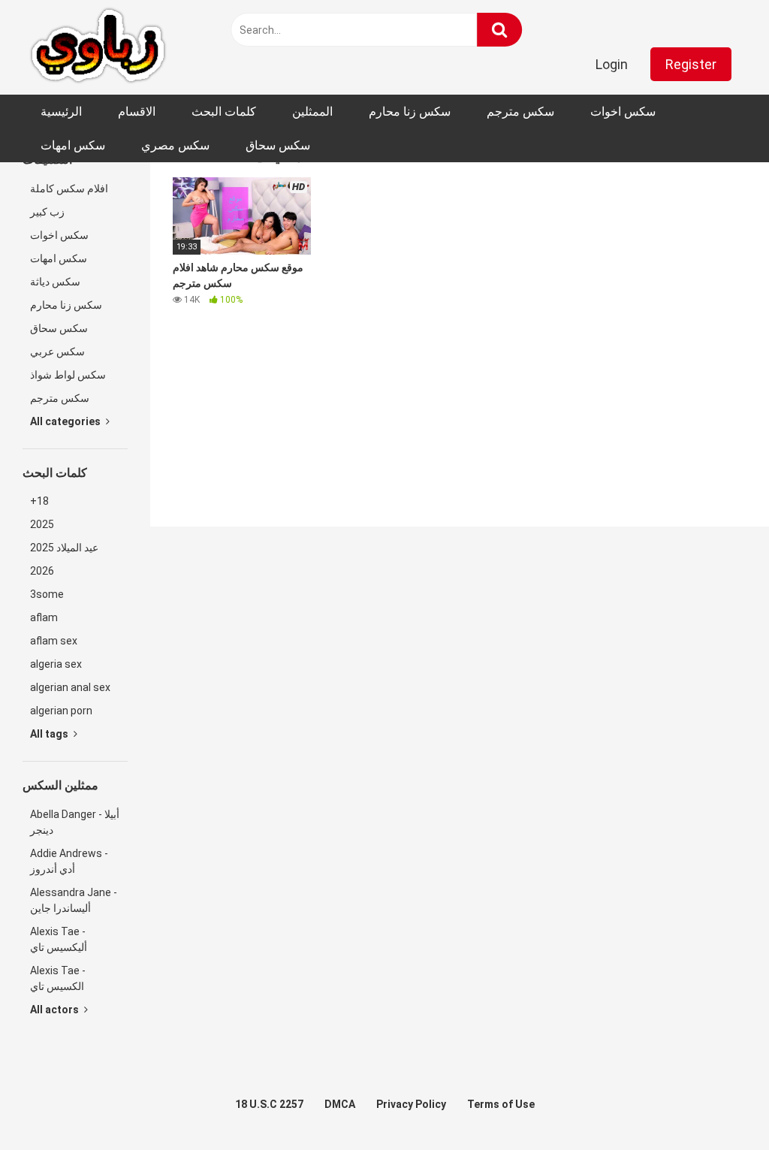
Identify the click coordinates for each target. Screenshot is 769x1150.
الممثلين (312, 111)
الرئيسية (61, 111)
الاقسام (136, 111)
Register (690, 64)
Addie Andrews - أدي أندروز (69, 861)
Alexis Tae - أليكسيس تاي (58, 939)
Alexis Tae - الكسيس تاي (58, 978)
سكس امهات (73, 145)
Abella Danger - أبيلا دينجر (74, 822)
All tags (50, 734)
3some (47, 594)
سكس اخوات (623, 111)
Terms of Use (501, 1104)
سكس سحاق (278, 145)
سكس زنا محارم (410, 111)
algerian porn (61, 711)
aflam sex (53, 641)
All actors (55, 1010)
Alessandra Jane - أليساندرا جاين (73, 900)
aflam (44, 617)
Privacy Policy (411, 1104)
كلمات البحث (223, 111)
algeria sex (56, 664)
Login (612, 64)
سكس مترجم (520, 111)
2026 (42, 571)
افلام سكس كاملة (69, 189)
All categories (66, 421)
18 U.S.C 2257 (269, 1104)
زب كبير (47, 212)
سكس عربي (57, 352)
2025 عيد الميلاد (64, 548)
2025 (42, 524)
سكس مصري (175, 145)
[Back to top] (718, 1104)
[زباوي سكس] (98, 47)
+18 (39, 501)
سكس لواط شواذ (68, 375)
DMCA (339, 1104)
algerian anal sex (70, 687)
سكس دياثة (55, 282)
